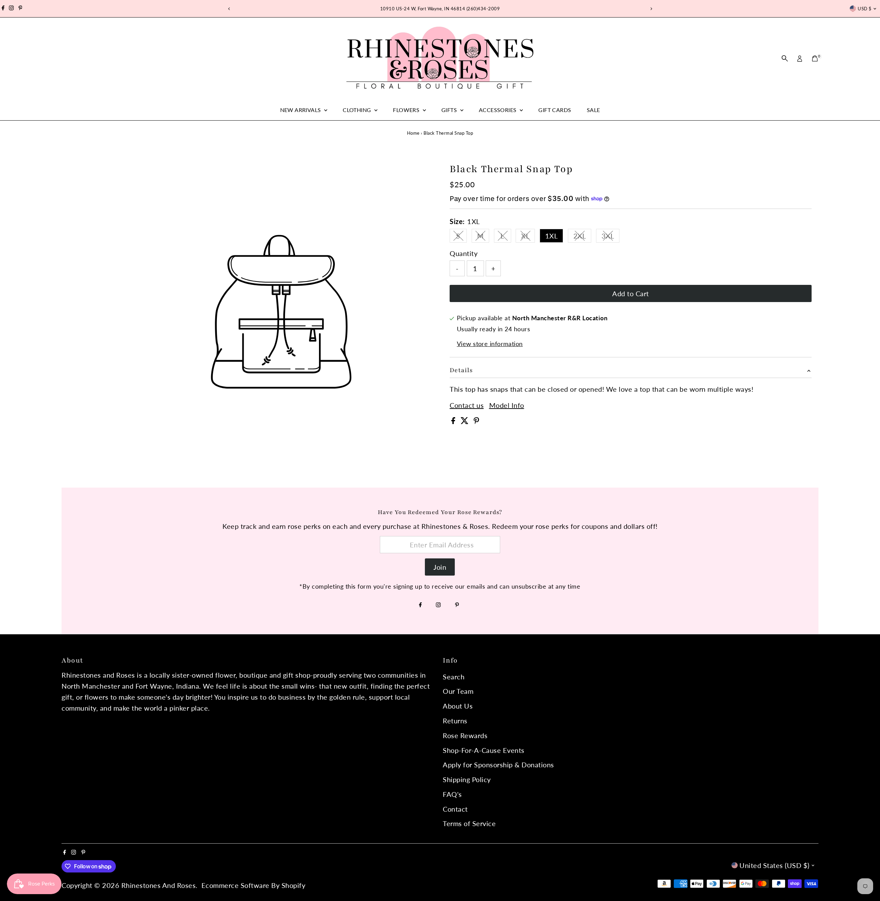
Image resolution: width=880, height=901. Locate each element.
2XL (582, 237)
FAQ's (452, 794)
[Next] (651, 8)
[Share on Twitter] (466, 421)
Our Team (458, 691)
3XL (611, 237)
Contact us (467, 405)
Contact (455, 809)
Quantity (463, 253)
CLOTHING (358, 110)
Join (439, 567)
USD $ (864, 8)
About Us (458, 706)
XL (528, 237)
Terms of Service (469, 823)
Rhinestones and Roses (158, 885)
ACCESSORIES (498, 110)
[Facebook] (3, 8)
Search (453, 676)
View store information (490, 344)
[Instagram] (11, 8)
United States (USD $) (774, 865)
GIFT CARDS (554, 110)
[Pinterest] (20, 8)
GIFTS (449, 110)
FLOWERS (407, 110)
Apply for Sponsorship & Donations (498, 764)
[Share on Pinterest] (476, 421)
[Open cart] (814, 58)
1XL (551, 236)
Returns (455, 720)
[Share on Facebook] (454, 421)
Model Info (506, 405)
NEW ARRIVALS (301, 110)
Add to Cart (630, 293)
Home (413, 133)
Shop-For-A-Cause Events (484, 750)
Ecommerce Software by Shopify (253, 885)
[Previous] (229, 8)
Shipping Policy (467, 779)
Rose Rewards (465, 735)
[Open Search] (785, 58)
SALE (593, 110)
